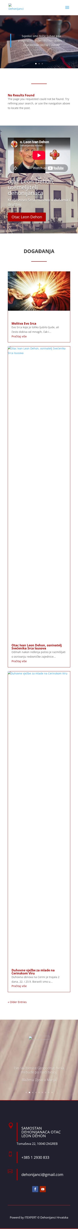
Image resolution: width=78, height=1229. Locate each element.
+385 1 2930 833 (35, 1157)
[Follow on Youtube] (43, 1189)
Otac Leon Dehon (27, 216)
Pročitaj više (19, 336)
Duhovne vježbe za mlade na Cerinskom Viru (33, 971)
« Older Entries (17, 1002)
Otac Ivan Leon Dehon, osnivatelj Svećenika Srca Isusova (37, 646)
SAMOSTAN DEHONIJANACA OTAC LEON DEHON (41, 1132)
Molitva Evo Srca (24, 323)
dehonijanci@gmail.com (42, 1174)
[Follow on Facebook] (35, 1189)
